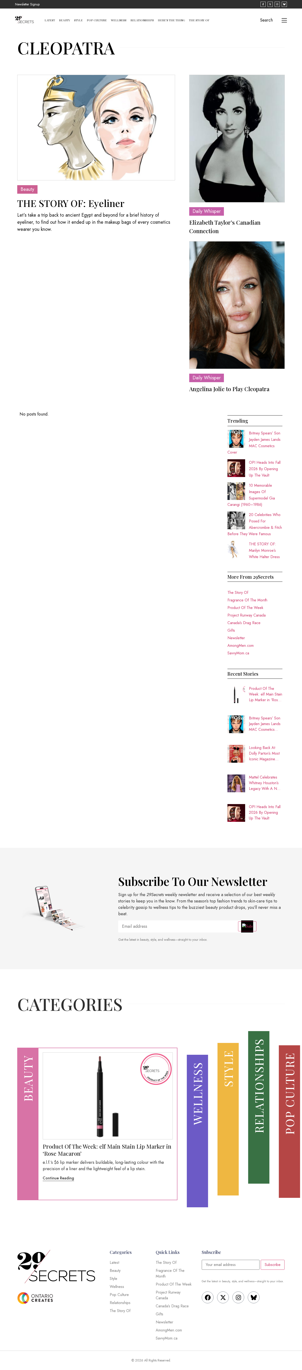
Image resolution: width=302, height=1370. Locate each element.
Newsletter (236, 638)
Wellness (118, 20)
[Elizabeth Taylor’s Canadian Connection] (237, 138)
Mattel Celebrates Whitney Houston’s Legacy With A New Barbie (265, 783)
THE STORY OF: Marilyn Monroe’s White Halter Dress (264, 550)
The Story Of (199, 20)
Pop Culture (97, 20)
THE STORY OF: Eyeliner (70, 203)
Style (78, 20)
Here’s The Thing (171, 20)
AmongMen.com (240, 645)
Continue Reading (58, 1178)
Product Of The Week (245, 607)
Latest (50, 20)
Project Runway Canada (246, 615)
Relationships (142, 20)
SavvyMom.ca (238, 653)
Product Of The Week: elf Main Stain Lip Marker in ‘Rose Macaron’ (265, 694)
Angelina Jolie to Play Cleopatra (229, 389)
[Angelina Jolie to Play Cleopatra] (237, 305)
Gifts (231, 630)
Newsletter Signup (27, 4)
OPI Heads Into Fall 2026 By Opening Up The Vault (265, 469)
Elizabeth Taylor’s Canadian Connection (224, 227)
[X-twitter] (223, 1297)
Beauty (64, 20)
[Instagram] (238, 1297)
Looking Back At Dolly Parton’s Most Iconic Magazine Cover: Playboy (264, 753)
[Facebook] (208, 1297)
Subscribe (273, 1264)
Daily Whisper (207, 211)
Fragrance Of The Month (247, 600)
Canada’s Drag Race (243, 623)
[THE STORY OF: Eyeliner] (96, 127)
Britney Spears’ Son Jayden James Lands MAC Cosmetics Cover (265, 723)
